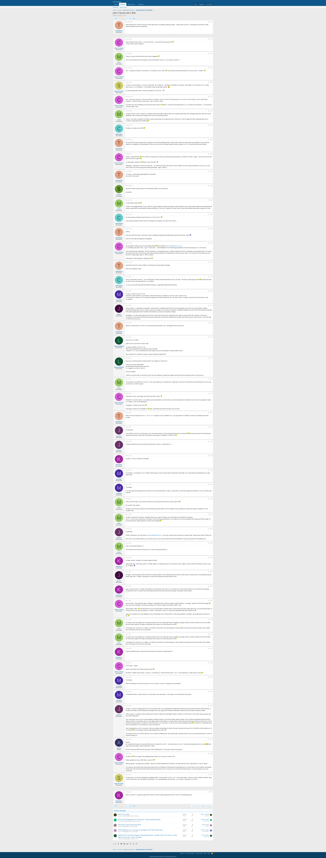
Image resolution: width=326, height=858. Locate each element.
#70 (211, 305)
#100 (211, 792)
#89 (211, 600)
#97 (211, 739)
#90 (211, 619)
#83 (211, 514)
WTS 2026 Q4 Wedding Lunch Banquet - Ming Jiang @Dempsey (139, 819)
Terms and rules (190, 853)
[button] (135, 4)
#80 (211, 470)
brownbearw (121, 821)
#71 (211, 322)
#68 (211, 276)
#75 (211, 393)
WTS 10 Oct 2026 (123, 814)
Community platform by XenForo (163, 856)
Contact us (182, 853)
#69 (211, 291)
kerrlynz (120, 826)
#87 (211, 572)
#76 (211, 412)
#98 (211, 753)
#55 (211, 82)
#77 (211, 427)
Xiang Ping (120, 839)
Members (141, 4)
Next (134, 18)
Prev (116, 18)
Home (116, 4)
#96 (211, 705)
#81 (211, 484)
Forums (122, 4)
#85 (211, 543)
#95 (211, 691)
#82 (211, 498)
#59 (211, 139)
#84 (211, 528)
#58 (211, 125)
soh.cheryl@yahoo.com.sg (174, 246)
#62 (211, 185)
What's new (131, 4)
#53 (211, 53)
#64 (211, 214)
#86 (211, 557)
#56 (211, 96)
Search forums (123, 7)
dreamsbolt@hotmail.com (155, 535)
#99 (211, 774)
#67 (211, 262)
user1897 (120, 831)
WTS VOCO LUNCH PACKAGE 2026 (129, 825)
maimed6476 (206, 831)
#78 (211, 441)
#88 (211, 586)
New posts (115, 7)
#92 (211, 648)
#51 (211, 22)
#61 (211, 171)
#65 (211, 228)
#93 (211, 662)
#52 (211, 39)
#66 (211, 243)
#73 (211, 358)
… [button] (127, 18)
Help (204, 853)
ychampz (120, 816)
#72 (211, 337)
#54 (211, 68)
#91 (211, 634)
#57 (211, 111)
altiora (115, 15)
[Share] (208, 22)
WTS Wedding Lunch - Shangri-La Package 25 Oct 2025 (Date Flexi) (140, 830)
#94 (211, 677)
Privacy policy (198, 853)
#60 (211, 154)
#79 (211, 455)
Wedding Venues (134, 839)
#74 (211, 379)
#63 (211, 200)
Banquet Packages (134, 816)
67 (130, 18)
